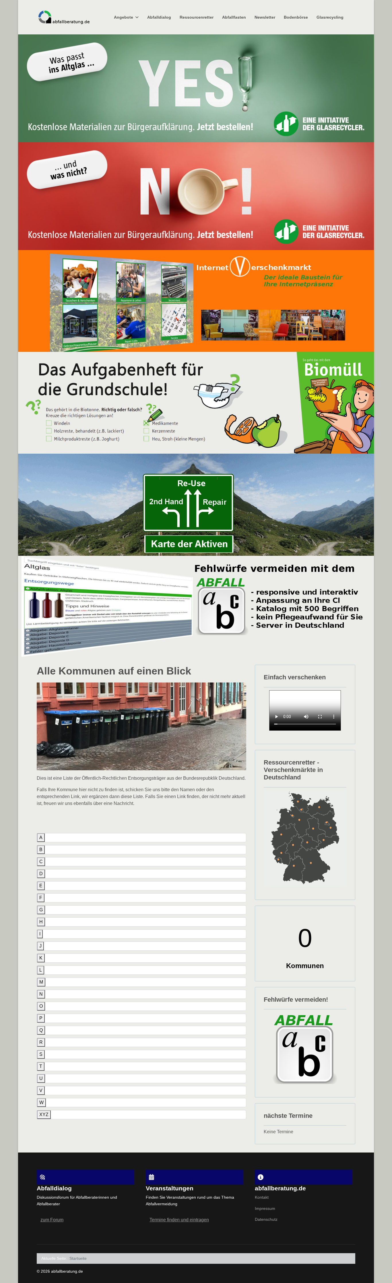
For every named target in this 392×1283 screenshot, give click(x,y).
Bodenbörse (296, 17)
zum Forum (51, 1219)
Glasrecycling (330, 17)
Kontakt (262, 1197)
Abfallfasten (234, 17)
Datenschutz (266, 1219)
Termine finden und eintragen (179, 1219)
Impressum (265, 1208)
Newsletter (265, 17)
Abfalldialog (159, 17)
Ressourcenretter (197, 17)
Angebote (123, 17)
